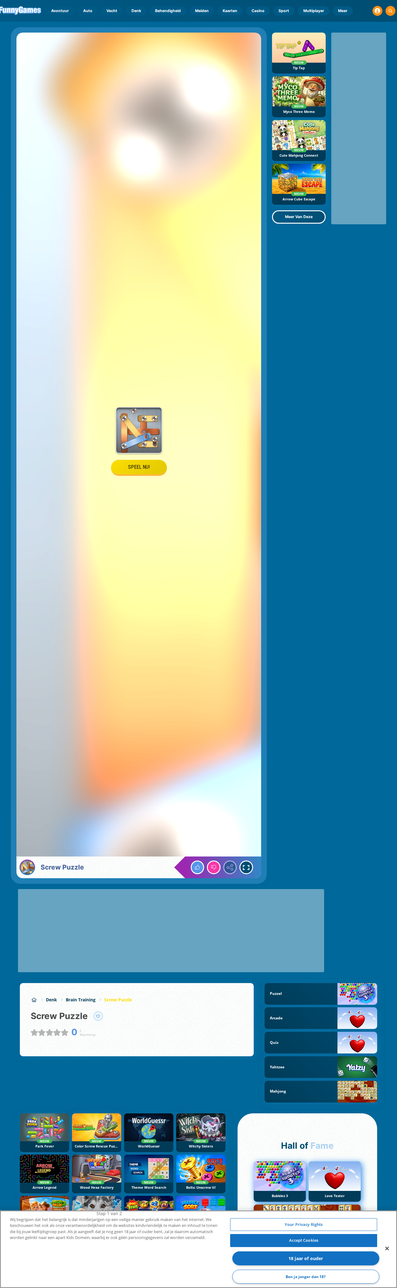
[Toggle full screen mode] (246, 867)
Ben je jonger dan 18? (306, 1276)
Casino (258, 10)
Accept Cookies (303, 1240)
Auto (87, 10)
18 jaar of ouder (305, 1258)
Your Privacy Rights (304, 1224)
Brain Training (81, 1000)
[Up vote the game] (197, 867)
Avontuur (60, 10)
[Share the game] (230, 867)
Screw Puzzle (118, 1000)
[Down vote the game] (214, 867)
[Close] (387, 1248)
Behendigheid (168, 10)
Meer (342, 10)
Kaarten (230, 10)
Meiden (202, 10)
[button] (377, 11)
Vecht (111, 10)
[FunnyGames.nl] (34, 999)
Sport (284, 10)
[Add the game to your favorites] (98, 1016)
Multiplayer (313, 10)
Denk (136, 10)
